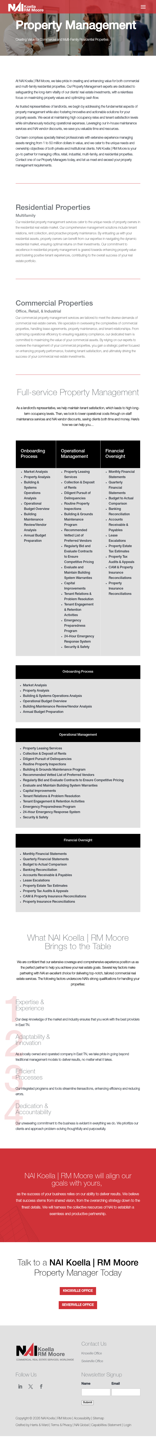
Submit (87, 1402)
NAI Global (81, 1425)
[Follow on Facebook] (41, 1386)
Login (127, 1425)
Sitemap (98, 1418)
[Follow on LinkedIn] (20, 1386)
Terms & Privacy (61, 1425)
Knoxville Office (78, 1291)
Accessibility (82, 1418)
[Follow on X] (30, 1386)
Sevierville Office (78, 1305)
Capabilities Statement (106, 1425)
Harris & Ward (39, 1425)
